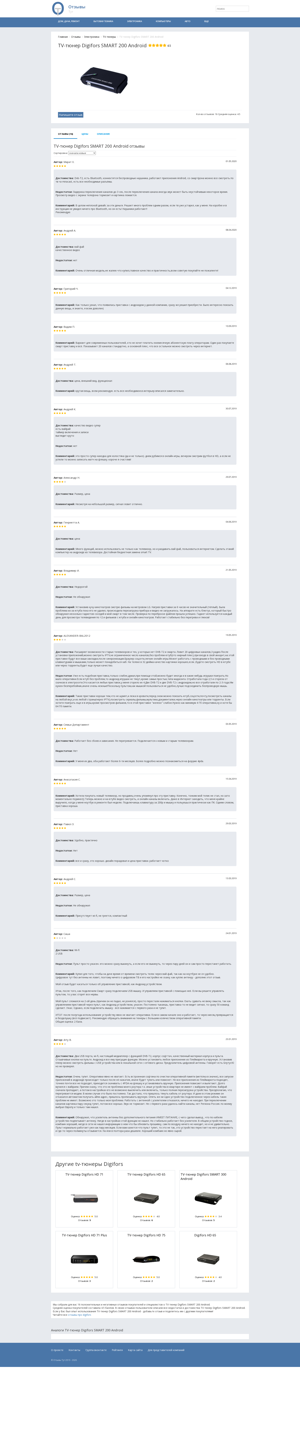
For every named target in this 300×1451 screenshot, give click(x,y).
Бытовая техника (103, 21)
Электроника (134, 21)
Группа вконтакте (96, 1350)
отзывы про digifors (79, 1314)
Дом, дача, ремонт (69, 21)
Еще (206, 21)
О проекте (57, 1350)
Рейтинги (117, 1350)
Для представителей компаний (166, 1350)
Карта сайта (135, 1350)
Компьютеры (163, 21)
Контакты (74, 1350)
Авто (187, 21)
